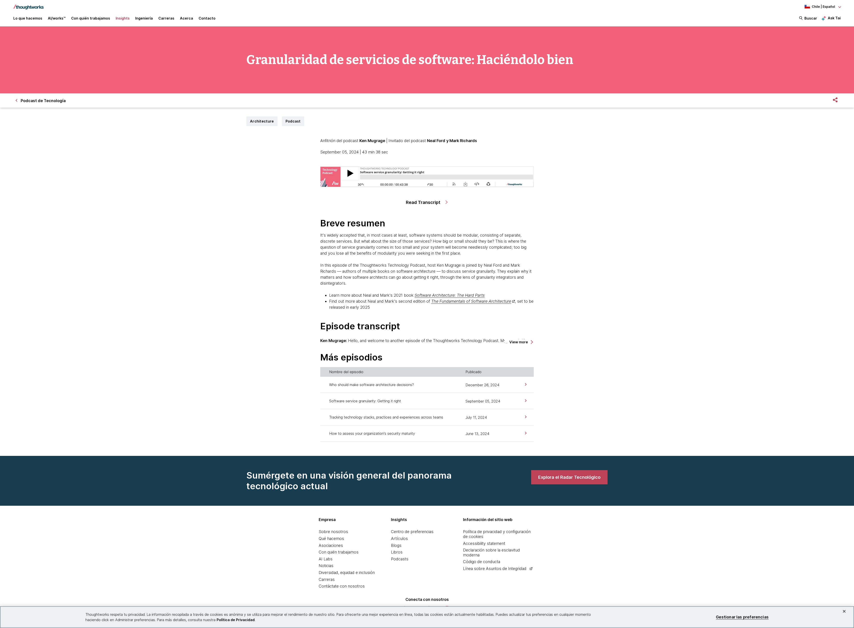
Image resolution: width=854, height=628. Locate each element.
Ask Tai (834, 18)
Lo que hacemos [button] (27, 18)
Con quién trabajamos (339, 552)
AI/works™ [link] (57, 18)
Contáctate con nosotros (342, 586)
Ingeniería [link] (144, 18)
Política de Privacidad (236, 620)
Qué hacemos (331, 538)
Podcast (293, 121)
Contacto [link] (207, 18)
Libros (397, 552)
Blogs (396, 545)
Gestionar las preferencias (742, 617)
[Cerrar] (844, 611)
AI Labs (325, 559)
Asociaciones (331, 545)
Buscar (810, 18)
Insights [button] (123, 18)
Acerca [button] (186, 18)
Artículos (399, 538)
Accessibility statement (484, 543)
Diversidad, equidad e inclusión (347, 572)
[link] (525, 384)
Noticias (326, 565)
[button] (520, 342)
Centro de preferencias (412, 531)
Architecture (262, 121)
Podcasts (399, 559)
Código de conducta (481, 561)
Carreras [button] (166, 18)
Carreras (327, 579)
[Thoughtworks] (28, 5)
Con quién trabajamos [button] (90, 18)
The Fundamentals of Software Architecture (471, 301)
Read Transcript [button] (423, 202)
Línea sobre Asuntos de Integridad (494, 568)
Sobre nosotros (333, 531)
